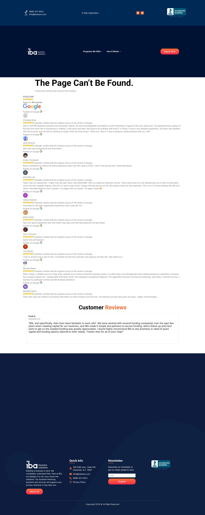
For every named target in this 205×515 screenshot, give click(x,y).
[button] (26, 328)
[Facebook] (138, 12)
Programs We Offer (92, 51)
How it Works (113, 51)
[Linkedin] (142, 12)
